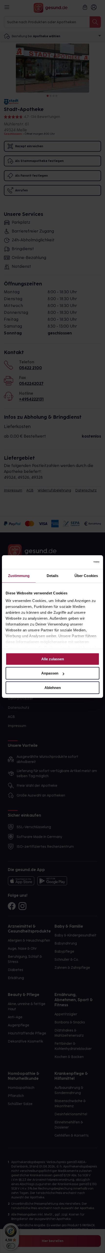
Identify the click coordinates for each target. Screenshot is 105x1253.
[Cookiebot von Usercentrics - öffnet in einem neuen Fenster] (78, 562)
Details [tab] (53, 576)
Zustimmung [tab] (19, 576)
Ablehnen (52, 688)
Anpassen (49, 673)
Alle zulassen (52, 659)
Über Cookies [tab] (86, 576)
